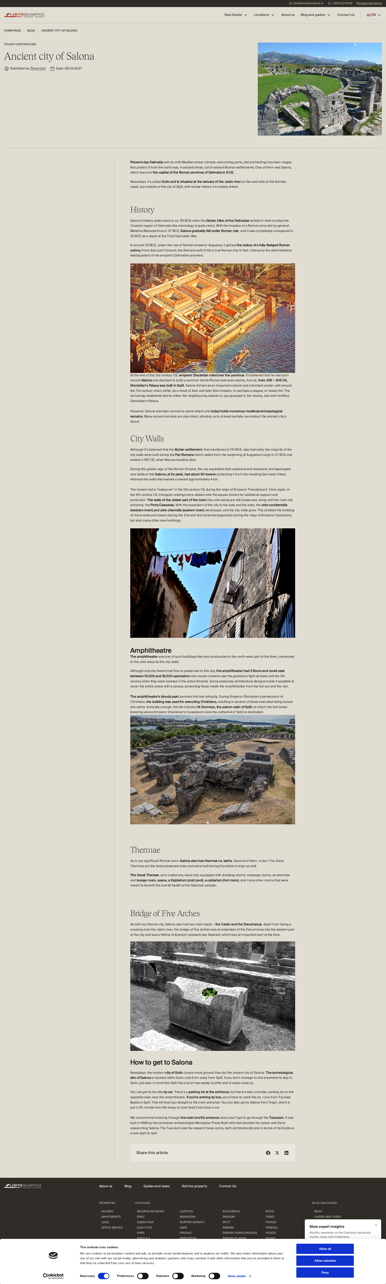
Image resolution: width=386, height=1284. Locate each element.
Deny (325, 1272)
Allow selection (325, 1260)
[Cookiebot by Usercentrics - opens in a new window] (53, 1276)
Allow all (325, 1248)
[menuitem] (306, 3)
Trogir (272, 1102)
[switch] (143, 1276)
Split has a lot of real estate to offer (196, 1083)
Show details (237, 1276)
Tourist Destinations (20, 44)
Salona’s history (141, 220)
